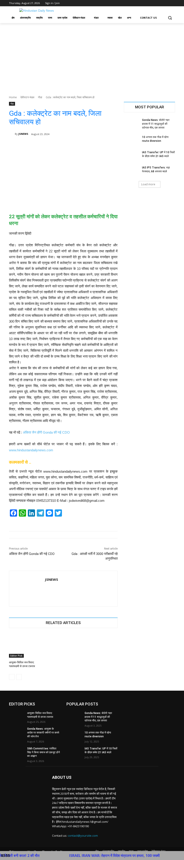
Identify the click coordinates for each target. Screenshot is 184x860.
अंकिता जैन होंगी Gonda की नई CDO (46, 432)
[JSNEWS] (12, 134)
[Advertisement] (92, 56)
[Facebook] (147, 3)
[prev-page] (12, 677)
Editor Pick (16, 655)
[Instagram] (153, 3)
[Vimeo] (166, 3)
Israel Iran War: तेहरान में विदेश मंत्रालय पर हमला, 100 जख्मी (98, 855)
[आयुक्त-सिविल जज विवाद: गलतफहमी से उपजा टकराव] (26, 646)
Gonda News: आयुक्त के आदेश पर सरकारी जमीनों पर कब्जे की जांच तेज (43, 732)
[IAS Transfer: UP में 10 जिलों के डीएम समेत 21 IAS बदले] (131, 156)
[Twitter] (160, 3)
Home (13, 97)
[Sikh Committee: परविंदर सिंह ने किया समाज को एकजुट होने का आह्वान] (16, 752)
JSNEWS (23, 133)
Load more (148, 184)
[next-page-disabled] (19, 677)
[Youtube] (172, 3)
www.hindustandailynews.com (31, 450)
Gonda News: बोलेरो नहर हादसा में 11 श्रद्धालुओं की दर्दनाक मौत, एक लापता (155, 123)
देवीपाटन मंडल (27, 97)
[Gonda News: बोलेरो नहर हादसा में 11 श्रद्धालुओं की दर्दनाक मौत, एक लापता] (131, 123)
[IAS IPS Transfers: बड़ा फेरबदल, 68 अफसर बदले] (131, 171)
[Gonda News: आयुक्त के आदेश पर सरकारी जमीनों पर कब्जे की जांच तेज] (16, 732)
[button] (169, 18)
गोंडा (40, 97)
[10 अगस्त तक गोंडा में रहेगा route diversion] (131, 140)
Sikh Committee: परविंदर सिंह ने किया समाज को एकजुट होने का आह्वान (43, 752)
